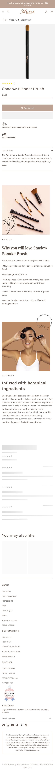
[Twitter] (21, 725)
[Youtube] (12, 725)
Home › (5, 20)
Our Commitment (9, 596)
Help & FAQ (7, 642)
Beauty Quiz (7, 611)
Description (7, 150)
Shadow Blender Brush (20, 20)
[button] (27, 115)
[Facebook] (3, 725)
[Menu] (3, 12)
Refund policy (8, 625)
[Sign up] (50, 718)
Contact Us (7, 637)
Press (4, 615)
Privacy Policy (8, 656)
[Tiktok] (17, 725)
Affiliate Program (10, 678)
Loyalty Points (8, 668)
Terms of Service (9, 620)
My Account (7, 683)
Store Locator (8, 673)
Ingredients (7, 601)
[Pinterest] (26, 725)
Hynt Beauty (12, 765)
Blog (4, 606)
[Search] (8, 12)
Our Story (6, 591)
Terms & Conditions (11, 652)
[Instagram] (8, 725)
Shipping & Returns (11, 647)
